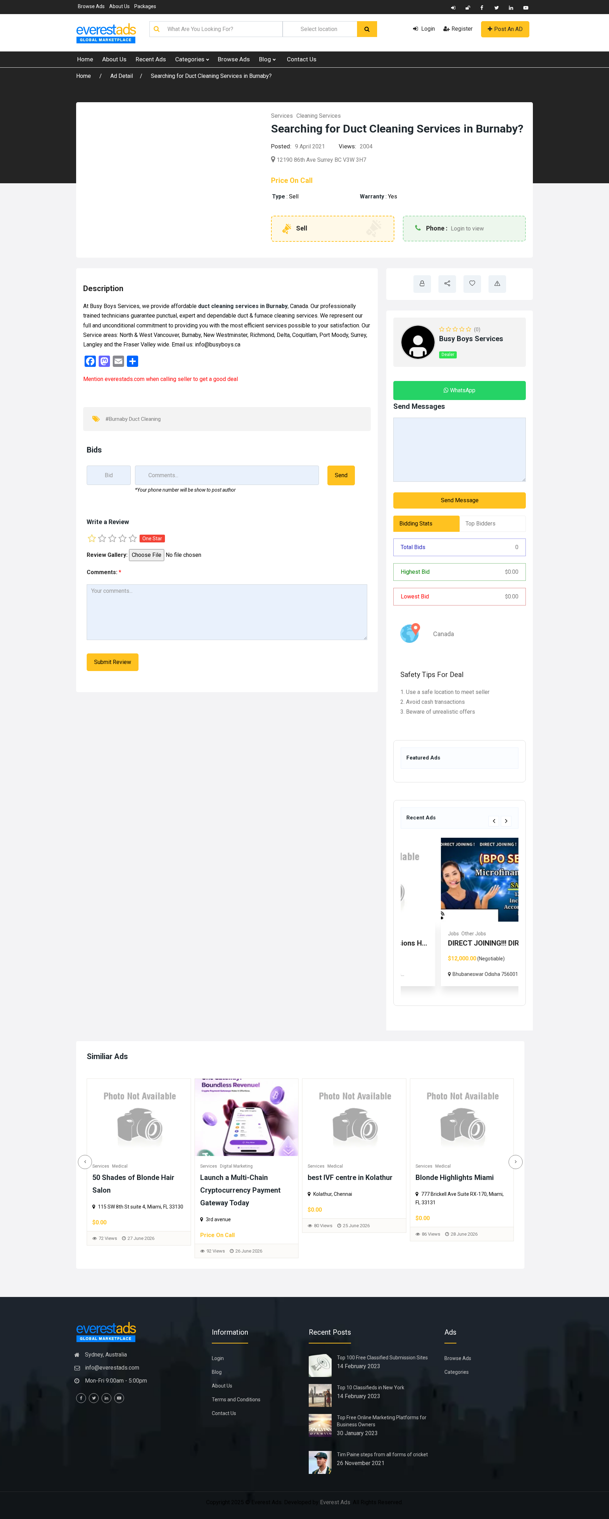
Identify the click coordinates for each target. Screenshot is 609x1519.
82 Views (431, 1246)
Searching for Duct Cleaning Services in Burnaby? (211, 76)
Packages (145, 6)
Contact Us (301, 59)
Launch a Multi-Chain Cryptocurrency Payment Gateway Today (133, 1190)
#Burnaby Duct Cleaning (133, 419)
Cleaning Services (318, 115)
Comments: (104, 572)
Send (341, 475)
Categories (190, 59)
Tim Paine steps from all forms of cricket (382, 1454)
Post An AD (508, 29)
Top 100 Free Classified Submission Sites (382, 1357)
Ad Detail (121, 76)
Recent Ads (151, 59)
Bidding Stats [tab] (415, 523)
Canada (443, 634)
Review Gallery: (107, 555)
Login (427, 28)
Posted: (281, 146)
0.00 (511, 571)
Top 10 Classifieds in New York (370, 1387)
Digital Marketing (128, 1166)
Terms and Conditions (236, 1399)
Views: (347, 146)
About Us (119, 6)
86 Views (323, 1234)
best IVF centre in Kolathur (242, 1177)
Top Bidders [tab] (481, 523)
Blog (265, 59)
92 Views (108, 1251)
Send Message (460, 500)
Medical (227, 1166)
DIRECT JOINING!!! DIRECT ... (456, 943)
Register (462, 28)
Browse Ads (91, 6)
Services (282, 115)
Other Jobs (436, 933)
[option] (459, 912)
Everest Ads (335, 1502)
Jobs (416, 933)
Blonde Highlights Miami (347, 1177)
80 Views (216, 1225)
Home (85, 59)
